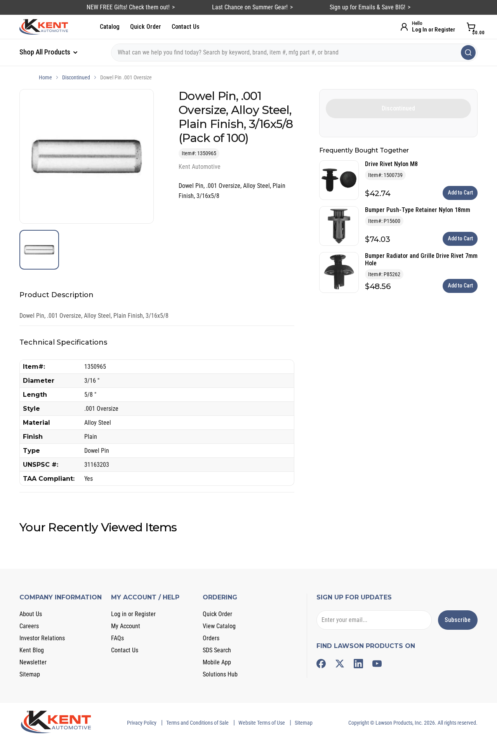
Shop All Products (45, 52)
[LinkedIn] (358, 663)
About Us (30, 614)
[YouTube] (377, 663)
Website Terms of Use (261, 723)
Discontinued (76, 77)
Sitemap (29, 674)
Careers (29, 626)
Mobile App (217, 662)
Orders (211, 638)
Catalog (110, 26)
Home (45, 77)
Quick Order (145, 26)
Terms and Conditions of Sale (197, 723)
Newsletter (33, 662)
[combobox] (294, 52)
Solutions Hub (220, 674)
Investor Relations (42, 638)
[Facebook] (321, 663)
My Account (125, 626)
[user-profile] (404, 27)
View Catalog (219, 626)
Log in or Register (133, 614)
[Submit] (468, 52)
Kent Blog (31, 650)
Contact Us (186, 26)
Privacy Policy (141, 723)
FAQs (117, 638)
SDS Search (217, 650)
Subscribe (458, 620)
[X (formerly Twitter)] (339, 663)
